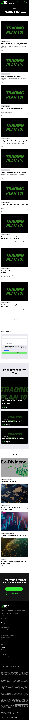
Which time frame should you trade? (14, 44)
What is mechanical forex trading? (13, 108)
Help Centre (4, 649)
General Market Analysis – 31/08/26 (13, 535)
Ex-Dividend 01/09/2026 (9, 482)
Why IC (2, 652)
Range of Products (5, 637)
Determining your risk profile (11, 76)
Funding (3, 642)
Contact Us (3, 659)
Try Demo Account (14, 593)
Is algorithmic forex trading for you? (14, 141)
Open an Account (5, 627)
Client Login (21, 2)
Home (14, 8)
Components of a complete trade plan (14, 204)
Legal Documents (5, 656)
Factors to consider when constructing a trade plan (10, 237)
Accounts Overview (5, 625)
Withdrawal (3, 644)
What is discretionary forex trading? (14, 172)
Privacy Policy (6, 350)
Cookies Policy (4, 713)
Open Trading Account (14, 589)
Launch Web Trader (5, 629)
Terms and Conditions (6, 712)
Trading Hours (4, 639)
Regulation (3, 654)
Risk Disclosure (5, 678)
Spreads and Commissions (7, 635)
